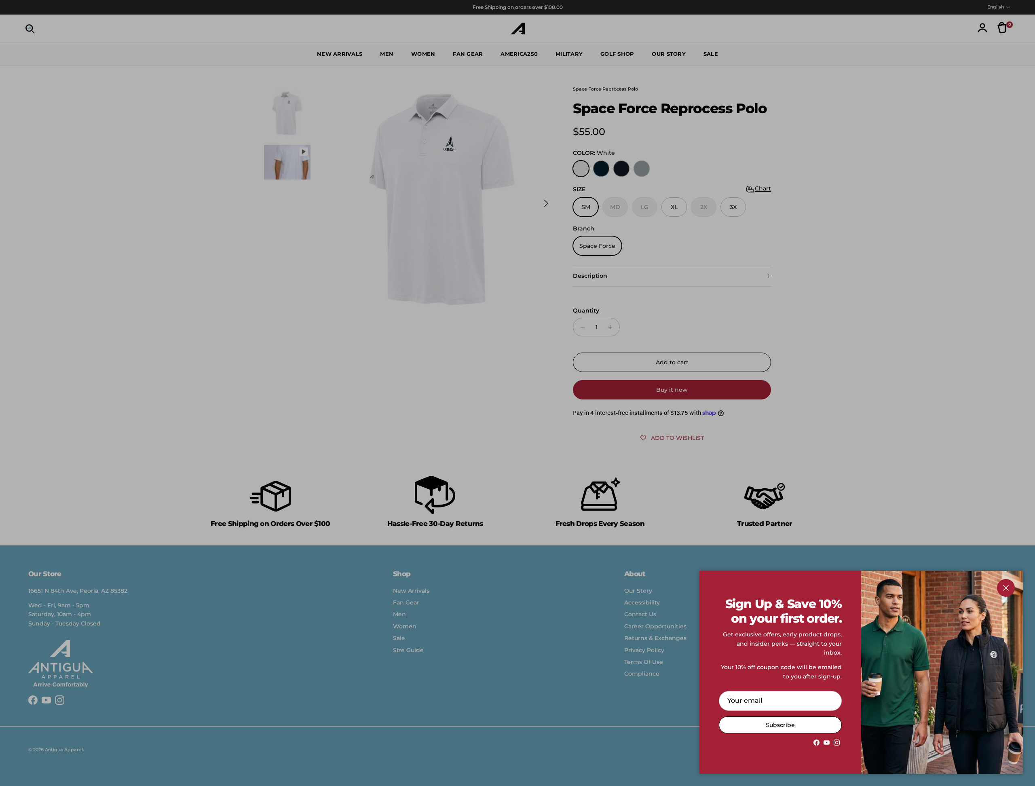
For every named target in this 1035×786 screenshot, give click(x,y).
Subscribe (780, 725)
